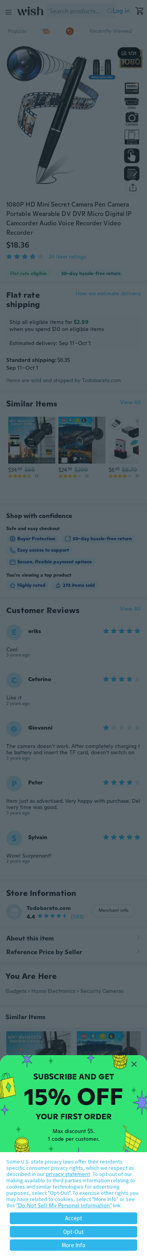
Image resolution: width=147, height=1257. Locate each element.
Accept (73, 1218)
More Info (73, 1245)
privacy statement (68, 1174)
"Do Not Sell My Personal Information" (64, 1205)
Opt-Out (73, 1231)
